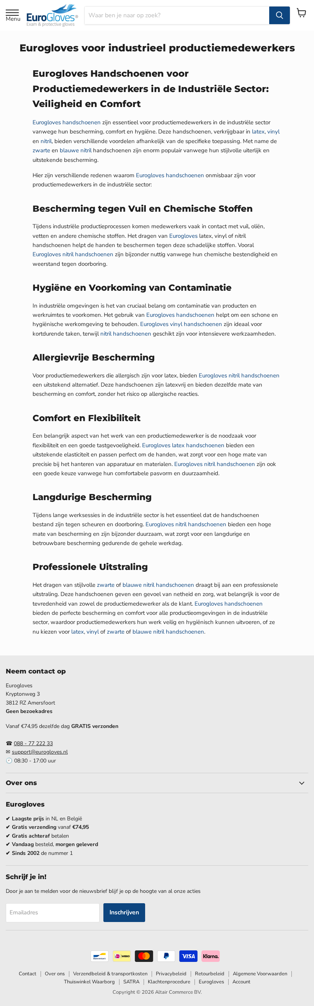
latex (258, 131)
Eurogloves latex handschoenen (183, 445)
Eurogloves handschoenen (67, 122)
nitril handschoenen (125, 334)
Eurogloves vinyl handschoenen (181, 324)
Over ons (55, 973)
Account (241, 981)
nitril (46, 141)
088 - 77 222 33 (33, 743)
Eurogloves (183, 236)
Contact (27, 973)
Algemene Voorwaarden (260, 973)
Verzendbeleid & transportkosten (110, 973)
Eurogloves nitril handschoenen (73, 254)
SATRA (131, 981)
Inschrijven (124, 912)
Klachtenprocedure (169, 981)
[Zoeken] (279, 15)
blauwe (69, 150)
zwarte (41, 150)
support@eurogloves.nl (40, 752)
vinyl (273, 131)
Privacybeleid (171, 973)
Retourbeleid (209, 973)
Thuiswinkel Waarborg (89, 981)
